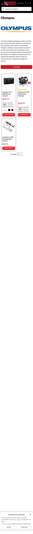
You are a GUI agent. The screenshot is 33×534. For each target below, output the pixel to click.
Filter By (16, 67)
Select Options (8, 115)
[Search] (3, 9)
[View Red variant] (12, 110)
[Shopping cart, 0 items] (30, 3)
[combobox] (18, 9)
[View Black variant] (9, 110)
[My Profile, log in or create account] (28, 3)
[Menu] (2, 3)
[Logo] (10, 3)
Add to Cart (24, 115)
